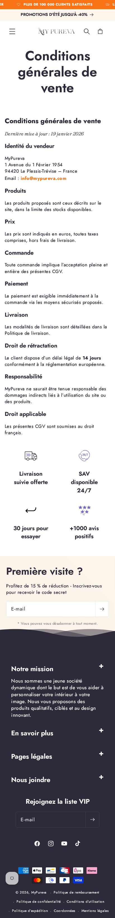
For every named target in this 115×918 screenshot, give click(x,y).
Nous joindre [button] (30, 780)
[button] (12, 31)
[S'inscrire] (102, 609)
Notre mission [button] (32, 669)
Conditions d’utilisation (85, 901)
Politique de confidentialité (38, 901)
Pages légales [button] (31, 756)
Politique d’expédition (30, 910)
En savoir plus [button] (32, 733)
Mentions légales (95, 910)
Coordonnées (64, 910)
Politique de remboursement (76, 892)
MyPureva (39, 892)
